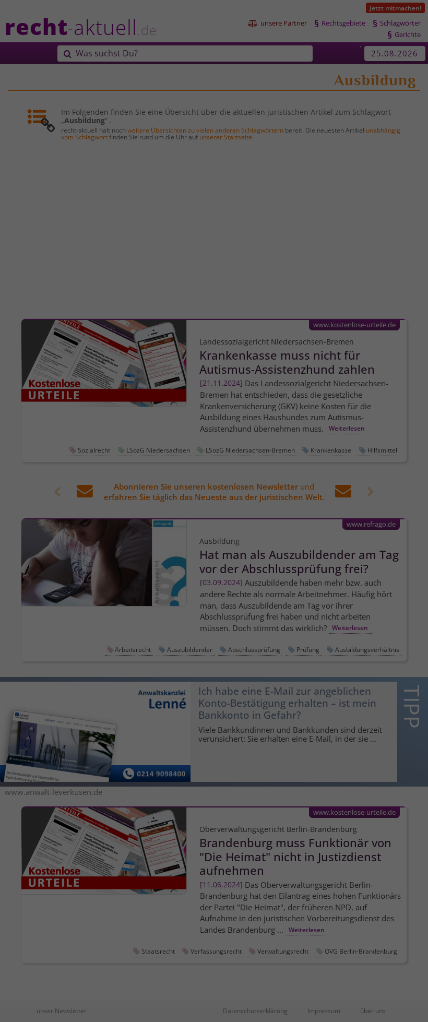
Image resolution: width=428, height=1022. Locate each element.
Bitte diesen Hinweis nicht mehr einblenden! (154, 587)
